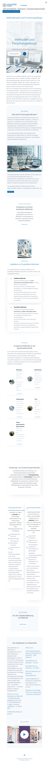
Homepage (23, 5)
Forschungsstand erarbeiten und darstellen (36, 9)
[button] (24, 734)
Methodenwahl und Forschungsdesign (11, 11)
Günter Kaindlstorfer (31, 678)
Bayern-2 (11, 704)
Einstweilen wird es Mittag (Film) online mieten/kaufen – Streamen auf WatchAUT (33, 692)
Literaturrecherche (21, 9)
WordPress (27, 760)
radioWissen (11, 706)
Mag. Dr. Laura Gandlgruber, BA (9, 9)
